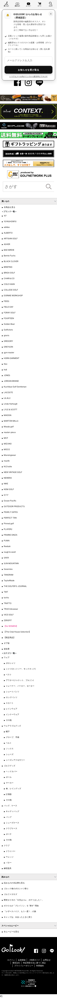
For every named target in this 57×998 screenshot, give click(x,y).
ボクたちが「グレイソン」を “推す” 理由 (21, 905)
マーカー (9, 783)
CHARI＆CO (9, 278)
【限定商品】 (9, 637)
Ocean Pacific (10, 500)
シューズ (9, 754)
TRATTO (7, 603)
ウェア (7, 657)
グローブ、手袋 (12, 737)
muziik (7, 461)
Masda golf (9, 426)
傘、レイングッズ (13, 788)
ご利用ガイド (34, 960)
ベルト (9, 743)
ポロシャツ (10, 663)
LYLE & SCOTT (10, 409)
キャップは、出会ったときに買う (18, 917)
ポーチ (9, 834)
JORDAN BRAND (11, 381)
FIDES (6, 301)
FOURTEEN (9, 318)
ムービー (28, 6)
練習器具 (7, 868)
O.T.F (6, 495)
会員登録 (21, 960)
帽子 (8, 731)
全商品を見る (9, 207)
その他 (9, 720)
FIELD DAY (8, 307)
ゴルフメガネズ (10, 894)
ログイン (11, 960)
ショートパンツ (12, 691)
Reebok (7, 546)
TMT (6, 592)
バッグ (9, 817)
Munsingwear (10, 455)
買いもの (6, 6)
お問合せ (47, 960)
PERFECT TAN (10, 518)
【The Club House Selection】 (17, 632)
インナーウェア (12, 714)
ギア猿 (7, 643)
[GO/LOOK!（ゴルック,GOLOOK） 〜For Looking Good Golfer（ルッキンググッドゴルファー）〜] (13, 948)
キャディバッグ (12, 811)
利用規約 (40, 965)
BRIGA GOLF (9, 273)
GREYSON (8, 347)
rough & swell (10, 552)
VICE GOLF (9, 614)
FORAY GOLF (10, 312)
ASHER (7, 244)
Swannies (8, 569)
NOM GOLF (9, 489)
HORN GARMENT (11, 358)
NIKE (6, 483)
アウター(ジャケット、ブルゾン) (20, 680)
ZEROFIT (8, 620)
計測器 (9, 794)
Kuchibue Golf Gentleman (15, 386)
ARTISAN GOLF (11, 238)
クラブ (7, 845)
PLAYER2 (8, 529)
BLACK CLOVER (11, 261)
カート (39, 6)
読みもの (17, 6)
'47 (5, 216)
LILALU (7, 398)
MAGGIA (7, 415)
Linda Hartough (10, 404)
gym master (9, 352)
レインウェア (11, 708)
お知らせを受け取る (28, 69)
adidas (7, 227)
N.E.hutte (8, 466)
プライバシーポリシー (23, 965)
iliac (5, 364)
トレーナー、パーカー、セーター (20, 686)
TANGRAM (8, 575)
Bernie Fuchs (9, 255)
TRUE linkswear (11, 609)
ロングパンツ (11, 697)
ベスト (9, 674)
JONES (7, 375)
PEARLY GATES (11, 512)
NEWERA (8, 478)
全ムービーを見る (11, 931)
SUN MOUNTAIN (11, 563)
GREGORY (8, 341)
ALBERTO (8, 233)
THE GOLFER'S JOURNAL (15, 586)
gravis (6, 335)
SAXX (6, 557)
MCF (6, 438)
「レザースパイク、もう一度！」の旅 (20, 911)
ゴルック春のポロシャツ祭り (16, 888)
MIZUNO (8, 443)
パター (9, 862)
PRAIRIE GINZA (10, 535)
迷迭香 (7, 649)
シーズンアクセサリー (15, 760)
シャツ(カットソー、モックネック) (21, 669)
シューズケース (12, 822)
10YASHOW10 (10, 221)
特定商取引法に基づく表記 (34, 963)
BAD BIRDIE (9, 250)
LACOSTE (8, 392)
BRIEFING (8, 267)
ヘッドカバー (11, 771)
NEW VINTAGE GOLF (13, 472)
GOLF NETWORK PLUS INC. (19, 971)
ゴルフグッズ (9, 765)
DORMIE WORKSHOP (13, 295)
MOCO (7, 449)
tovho (6, 597)
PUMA (7, 540)
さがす (51, 6)
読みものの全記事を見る (14, 883)
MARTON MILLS (11, 421)
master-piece (10, 432)
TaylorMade (9, 580)
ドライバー (10, 851)
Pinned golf (9, 523)
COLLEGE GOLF (11, 290)
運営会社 (16, 963)
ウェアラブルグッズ (12, 726)
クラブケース (11, 828)
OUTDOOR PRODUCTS (14, 506)
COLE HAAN (9, 284)
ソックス (9, 748)
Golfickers (8, 329)
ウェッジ (9, 857)
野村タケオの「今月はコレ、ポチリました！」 (24, 900)
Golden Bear (9, 324)
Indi (5, 369)
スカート (9, 703)
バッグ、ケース (10, 805)
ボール (9, 777)
